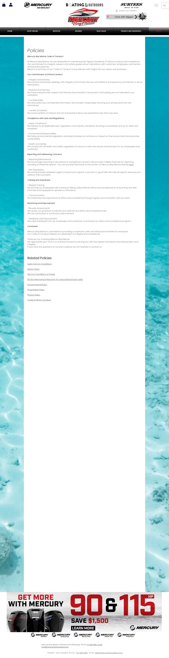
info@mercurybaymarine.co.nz (109, 652)
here (131, 164)
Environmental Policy (37, 284)
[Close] (107, 16)
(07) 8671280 (82, 652)
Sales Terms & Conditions (39, 264)
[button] (56, 31)
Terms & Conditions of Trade (41, 274)
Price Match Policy (36, 289)
